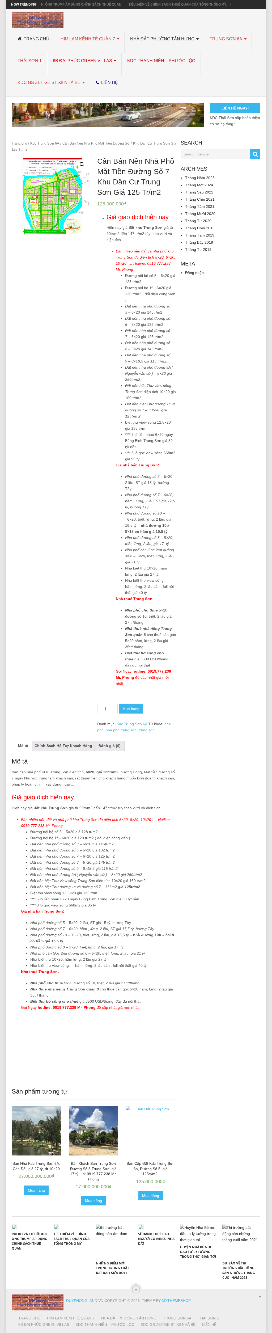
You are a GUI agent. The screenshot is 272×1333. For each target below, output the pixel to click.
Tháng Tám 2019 (199, 235)
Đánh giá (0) (110, 746)
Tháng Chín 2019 (200, 228)
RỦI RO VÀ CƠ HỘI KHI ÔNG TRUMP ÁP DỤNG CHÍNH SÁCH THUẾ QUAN (65, 4)
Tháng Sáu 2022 (199, 192)
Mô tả (23, 746)
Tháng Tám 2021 (199, 206)
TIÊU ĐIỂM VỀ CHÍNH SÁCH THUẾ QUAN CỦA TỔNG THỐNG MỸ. (178, 4)
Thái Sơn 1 (30, 60)
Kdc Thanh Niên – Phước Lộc (161, 60)
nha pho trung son (121, 730)
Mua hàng (130, 709)
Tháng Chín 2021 (200, 199)
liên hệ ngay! (235, 108)
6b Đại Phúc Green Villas (82, 60)
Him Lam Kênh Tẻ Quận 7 (88, 39)
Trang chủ (36, 39)
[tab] (23, 746)
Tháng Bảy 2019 (199, 242)
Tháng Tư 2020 (198, 221)
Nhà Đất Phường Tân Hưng (162, 39)
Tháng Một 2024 (199, 185)
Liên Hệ (109, 82)
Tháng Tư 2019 (198, 249)
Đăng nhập (194, 273)
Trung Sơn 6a (226, 39)
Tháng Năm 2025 (200, 178)
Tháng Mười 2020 (200, 214)
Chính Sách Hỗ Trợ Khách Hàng (63, 746)
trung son (147, 730)
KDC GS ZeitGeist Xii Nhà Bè (49, 82)
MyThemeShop (176, 1300)
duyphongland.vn (84, 1300)
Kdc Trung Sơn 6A (44, 143)
